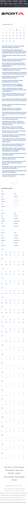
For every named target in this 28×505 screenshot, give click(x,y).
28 (3, 41)
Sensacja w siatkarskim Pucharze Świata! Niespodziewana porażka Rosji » (12, 81)
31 (13, 41)
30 (10, 41)
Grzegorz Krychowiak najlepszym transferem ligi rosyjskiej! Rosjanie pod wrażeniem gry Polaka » (14, 73)
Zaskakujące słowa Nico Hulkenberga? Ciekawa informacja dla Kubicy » (14, 154)
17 (13, 35)
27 (24, 38)
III (10, 252)
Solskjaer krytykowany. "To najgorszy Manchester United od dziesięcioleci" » (12, 109)
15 (6, 35)
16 (10, 35)
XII (23, 255)
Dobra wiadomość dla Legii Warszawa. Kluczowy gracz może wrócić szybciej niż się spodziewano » (14, 100)
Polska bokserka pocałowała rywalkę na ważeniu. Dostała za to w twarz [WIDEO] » (12, 85)
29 (6, 41)
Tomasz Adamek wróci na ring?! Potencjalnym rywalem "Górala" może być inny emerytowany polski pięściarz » (14, 140)
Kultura (5, 3)
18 (17, 35)
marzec (3, 199)
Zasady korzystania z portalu (11, 490)
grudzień (16, 226)
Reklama (12, 488)
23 (10, 38)
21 (3, 38)
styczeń (3, 193)
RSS (8, 488)
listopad (16, 223)
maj (2, 204)
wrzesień (16, 218)
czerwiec (3, 206)
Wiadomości (15, 1)
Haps (21, 470)
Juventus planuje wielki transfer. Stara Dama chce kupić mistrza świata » (13, 175)
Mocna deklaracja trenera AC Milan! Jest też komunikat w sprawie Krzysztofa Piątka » (13, 145)
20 (24, 35)
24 (13, 38)
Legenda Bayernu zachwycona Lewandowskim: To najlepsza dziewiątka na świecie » (14, 69)
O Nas (5, 488)
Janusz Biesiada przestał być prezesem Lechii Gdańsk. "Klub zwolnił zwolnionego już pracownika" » (14, 163)
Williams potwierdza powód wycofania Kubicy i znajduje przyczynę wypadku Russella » (14, 60)
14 (3, 35)
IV (14, 252)
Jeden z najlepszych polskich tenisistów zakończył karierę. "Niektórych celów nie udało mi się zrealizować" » (14, 90)
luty (2, 196)
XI (18, 255)
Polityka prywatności (20, 488)
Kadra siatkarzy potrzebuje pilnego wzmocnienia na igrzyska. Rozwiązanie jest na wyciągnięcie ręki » (14, 114)
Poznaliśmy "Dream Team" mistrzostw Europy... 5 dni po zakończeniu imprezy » (14, 131)
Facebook (14, 480)
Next (2, 3)
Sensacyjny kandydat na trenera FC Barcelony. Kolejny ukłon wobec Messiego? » (14, 135)
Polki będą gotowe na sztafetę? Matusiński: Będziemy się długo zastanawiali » (13, 46)
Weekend (9, 1)
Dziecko (15, 3)
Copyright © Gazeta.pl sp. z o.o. (14, 485)
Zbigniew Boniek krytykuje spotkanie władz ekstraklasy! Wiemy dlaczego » (13, 77)
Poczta (15, 6)
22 (6, 38)
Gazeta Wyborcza (10, 470)
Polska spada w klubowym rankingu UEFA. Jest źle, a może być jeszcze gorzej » (14, 118)
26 (20, 38)
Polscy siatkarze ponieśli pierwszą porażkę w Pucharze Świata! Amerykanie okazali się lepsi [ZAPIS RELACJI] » (13, 65)
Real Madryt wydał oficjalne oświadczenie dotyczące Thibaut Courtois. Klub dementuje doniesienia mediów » (13, 123)
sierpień (16, 196)
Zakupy (17, 470)
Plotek (24, 1)
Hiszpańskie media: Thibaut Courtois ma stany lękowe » (14, 56)
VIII (6, 255)
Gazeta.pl (4, 1)
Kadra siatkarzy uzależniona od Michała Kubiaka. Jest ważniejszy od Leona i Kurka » (13, 127)
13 (24, 32)
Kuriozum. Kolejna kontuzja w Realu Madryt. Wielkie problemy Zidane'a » (13, 158)
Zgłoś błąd (21, 490)
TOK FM (20, 3)
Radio (18, 6)
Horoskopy (21, 467)
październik (16, 221)
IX (10, 255)
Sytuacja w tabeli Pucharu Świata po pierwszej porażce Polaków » (14, 105)
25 (17, 38)
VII (2, 255)
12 (20, 32)
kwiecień (3, 201)
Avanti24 (25, 3)
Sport (21, 1)
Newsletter (11, 477)
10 (13, 32)
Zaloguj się (23, 6)
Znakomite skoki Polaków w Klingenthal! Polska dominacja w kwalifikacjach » (14, 171)
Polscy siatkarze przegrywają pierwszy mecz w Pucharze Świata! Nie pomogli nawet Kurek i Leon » (14, 95)
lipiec (15, 193)
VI (23, 252)
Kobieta (10, 3)
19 (20, 35)
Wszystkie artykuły (20, 477)
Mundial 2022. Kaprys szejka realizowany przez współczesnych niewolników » (14, 167)
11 (16, 32)
